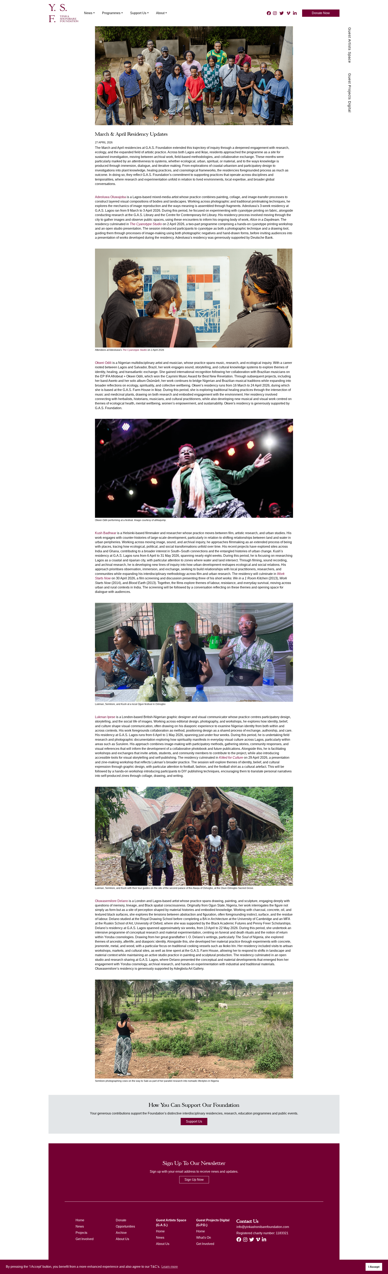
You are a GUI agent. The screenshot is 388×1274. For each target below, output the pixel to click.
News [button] (88, 13)
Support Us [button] (138, 13)
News (80, 1226)
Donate (121, 1220)
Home (80, 1220)
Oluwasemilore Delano (111, 901)
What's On (203, 1237)
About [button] (160, 13)
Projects (81, 1232)
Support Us (194, 1121)
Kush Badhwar (105, 533)
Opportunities (125, 1226)
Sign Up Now (194, 1179)
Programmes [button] (111, 13)
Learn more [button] (169, 1266)
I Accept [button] (374, 1266)
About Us (122, 1239)
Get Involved (85, 1239)
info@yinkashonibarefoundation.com (262, 1227)
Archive (121, 1232)
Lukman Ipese (105, 717)
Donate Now (321, 13)
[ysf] (63, 13)
